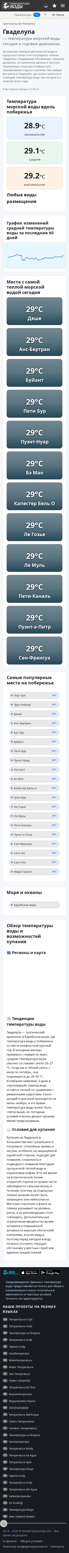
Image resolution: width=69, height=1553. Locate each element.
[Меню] (62, 5)
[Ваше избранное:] (54, 5)
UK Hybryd (58, 14)
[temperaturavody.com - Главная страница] (17, 5)
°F (45, 14)
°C (36, 14)
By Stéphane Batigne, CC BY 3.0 (22, 89)
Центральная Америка (19, 24)
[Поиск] (46, 5)
